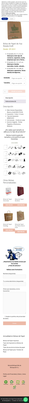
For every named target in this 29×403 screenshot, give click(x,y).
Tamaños (7, 83)
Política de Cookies (10, 13)
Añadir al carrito (16, 91)
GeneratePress (23, 400)
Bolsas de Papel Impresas (11, 340)
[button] (25, 399)
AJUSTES (20, 16)
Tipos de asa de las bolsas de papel (14, 347)
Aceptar (4, 18)
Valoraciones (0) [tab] (10, 101)
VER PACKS (9, 205)
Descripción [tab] (9, 98)
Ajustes (11, 18)
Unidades (7, 78)
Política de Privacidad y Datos (12, 374)
